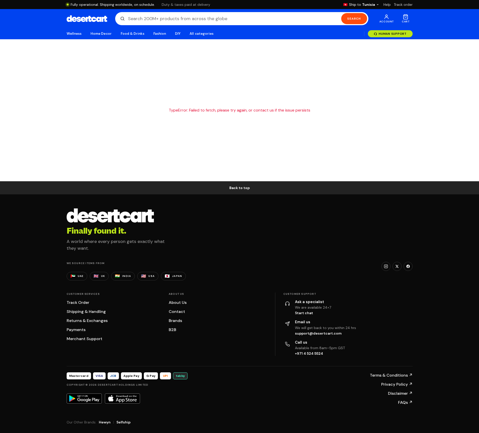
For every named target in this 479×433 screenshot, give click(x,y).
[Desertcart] (87, 18)
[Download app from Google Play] (84, 398)
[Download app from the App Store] (122, 398)
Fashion (159, 33)
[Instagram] (385, 266)
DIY (178, 33)
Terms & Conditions (391, 375)
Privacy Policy (397, 384)
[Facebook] (408, 266)
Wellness (74, 33)
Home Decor (101, 33)
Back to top (239, 188)
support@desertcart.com (318, 333)
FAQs (405, 402)
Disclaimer (400, 393)
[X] (397, 266)
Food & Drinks (132, 33)
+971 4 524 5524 (309, 353)
